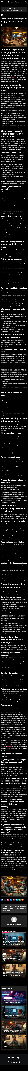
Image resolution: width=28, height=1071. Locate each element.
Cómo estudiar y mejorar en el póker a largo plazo (12, 1016)
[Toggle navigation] (2, 2)
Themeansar (14, 1069)
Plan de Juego (14, 2)
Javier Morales (8, 25)
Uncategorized (7, 997)
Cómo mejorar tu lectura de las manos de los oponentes (12, 957)
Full (2, 15)
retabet (13, 77)
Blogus (21, 1067)
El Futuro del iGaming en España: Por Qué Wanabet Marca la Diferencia (13, 1002)
